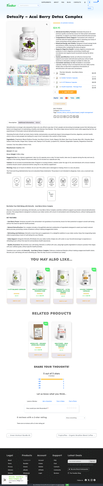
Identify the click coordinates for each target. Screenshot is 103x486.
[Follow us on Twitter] (89, 480)
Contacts (77, 2)
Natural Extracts (65, 110)
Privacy (10, 466)
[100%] (52, 379)
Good (74, 408)
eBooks (25, 470)
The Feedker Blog (75, 473)
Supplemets (26, 460)
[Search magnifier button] (38, 5)
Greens (25, 466)
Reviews (56, 473)
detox (64, 112)
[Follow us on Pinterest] (94, 480)
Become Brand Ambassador (79, 469)
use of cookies (60, 484)
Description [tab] (13, 122)
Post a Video (60, 401)
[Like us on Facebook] (86, 480)
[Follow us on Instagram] (92, 480)
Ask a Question (47, 401)
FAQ (62, 2)
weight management (86, 112)
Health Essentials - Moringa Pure (71, 87)
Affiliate (41, 470)
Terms (10, 463)
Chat (55, 463)
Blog (69, 2)
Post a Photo (73, 401)
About (56, 2)
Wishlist (40, 466)
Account (41, 460)
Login (40, 473)
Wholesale (26, 473)
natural (69, 112)
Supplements (46, 2)
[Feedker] (11, 5)
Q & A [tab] (38, 122)
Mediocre (70, 408)
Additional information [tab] (26, 122)
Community (57, 470)
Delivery (10, 470)
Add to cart (68, 92)
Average (72, 408)
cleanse (59, 112)
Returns (10, 473)
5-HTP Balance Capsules (69, 82)
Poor (68, 408)
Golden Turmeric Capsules (69, 78)
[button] (46, 24)
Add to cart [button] (17, 301)
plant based (75, 112)
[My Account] (84, 2)
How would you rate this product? (37, 408)
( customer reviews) (67, 23)
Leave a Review (32, 401)
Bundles (25, 463)
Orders (40, 463)
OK (67, 484)
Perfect (76, 408)
